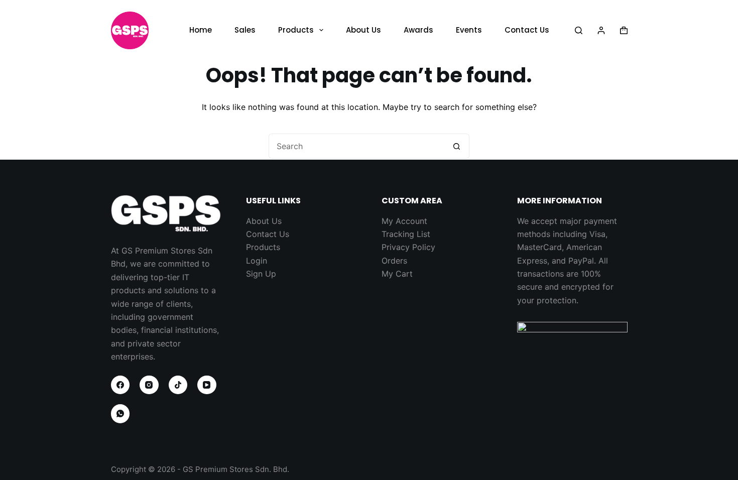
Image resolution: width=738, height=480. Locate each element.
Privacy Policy (408, 247)
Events (469, 30)
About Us (363, 30)
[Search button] (456, 146)
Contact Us (527, 30)
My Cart (397, 274)
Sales (245, 30)
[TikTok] (178, 385)
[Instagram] (149, 385)
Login (256, 261)
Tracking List (406, 234)
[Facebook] (120, 385)
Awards (418, 30)
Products (296, 30)
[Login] (601, 30)
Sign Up (261, 274)
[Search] (578, 30)
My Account (404, 221)
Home (200, 30)
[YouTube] (206, 385)
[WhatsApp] (120, 413)
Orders (394, 261)
